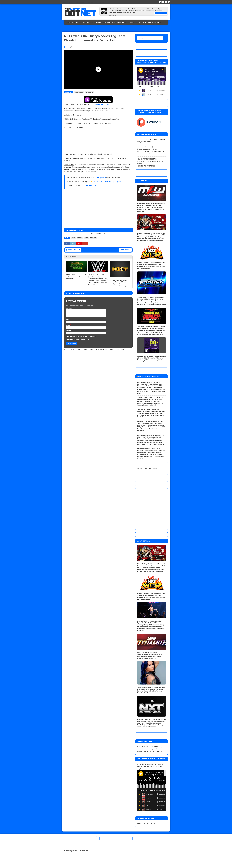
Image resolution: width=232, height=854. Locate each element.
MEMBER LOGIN (80, 2)
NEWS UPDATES (73, 22)
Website (68, 331)
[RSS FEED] (166, 2)
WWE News (89, 92)
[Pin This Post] (79, 243)
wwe (86, 238)
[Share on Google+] (85, 243)
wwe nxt (93, 238)
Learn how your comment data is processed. (109, 349)
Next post (124, 250)
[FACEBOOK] (163, 2)
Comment (69, 308)
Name (68, 319)
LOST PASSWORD (92, 2)
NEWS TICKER (79, 92)
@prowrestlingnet (102, 104)
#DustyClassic (101, 177)
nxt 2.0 (79, 238)
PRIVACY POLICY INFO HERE (98, 233)
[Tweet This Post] (73, 243)
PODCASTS (132, 22)
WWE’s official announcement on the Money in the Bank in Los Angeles (76, 277)
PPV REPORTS (96, 22)
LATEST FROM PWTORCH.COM (148, 376)
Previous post (74, 250)
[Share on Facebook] (67, 243)
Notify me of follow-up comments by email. (82, 336)
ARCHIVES (142, 22)
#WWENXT (96, 181)
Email (68, 325)
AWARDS (102, 2)
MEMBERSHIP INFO (68, 2)
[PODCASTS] (169, 2)
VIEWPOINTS (121, 22)
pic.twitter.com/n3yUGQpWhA (111, 181)
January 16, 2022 (91, 185)
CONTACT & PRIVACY (155, 22)
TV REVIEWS (85, 22)
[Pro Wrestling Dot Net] (80, 12)
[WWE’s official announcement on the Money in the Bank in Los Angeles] (76, 271)
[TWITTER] (160, 2)
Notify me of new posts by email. (79, 339)
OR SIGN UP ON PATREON (147, 166)
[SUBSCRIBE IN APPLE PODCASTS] (98, 102)
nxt (73, 238)
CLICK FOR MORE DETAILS (147, 159)
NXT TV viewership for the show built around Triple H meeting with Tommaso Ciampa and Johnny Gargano (119, 283)
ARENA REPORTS (109, 22)
